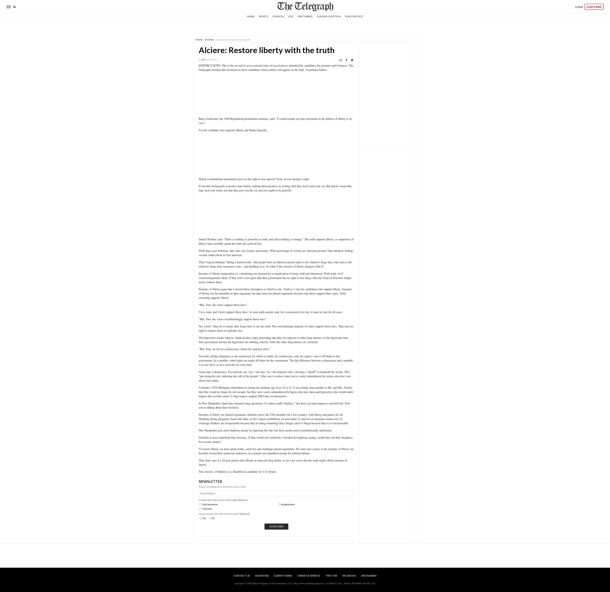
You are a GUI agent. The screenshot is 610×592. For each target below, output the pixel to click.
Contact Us (242, 575)
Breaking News (288, 504)
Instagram (368, 575)
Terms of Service (308, 575)
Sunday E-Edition (329, 16)
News (250, 16)
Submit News (283, 575)
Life (290, 16)
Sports (263, 16)
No (213, 518)
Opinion (278, 16)
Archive (209, 39)
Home (199, 39)
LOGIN (579, 7)
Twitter (331, 575)
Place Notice (354, 16)
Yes (203, 518)
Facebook (349, 575)
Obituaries (304, 16)
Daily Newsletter (210, 504)
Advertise (262, 575)
